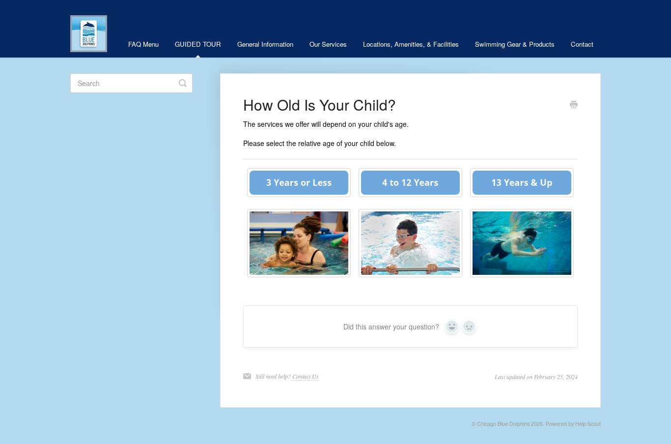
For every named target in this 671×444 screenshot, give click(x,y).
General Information (265, 44)
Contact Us (305, 376)
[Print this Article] (574, 105)
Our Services (328, 44)
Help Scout (588, 423)
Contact (582, 44)
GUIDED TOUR (198, 44)
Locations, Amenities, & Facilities (411, 44)
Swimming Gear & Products (515, 44)
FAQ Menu (143, 44)
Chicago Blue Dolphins (503, 423)
